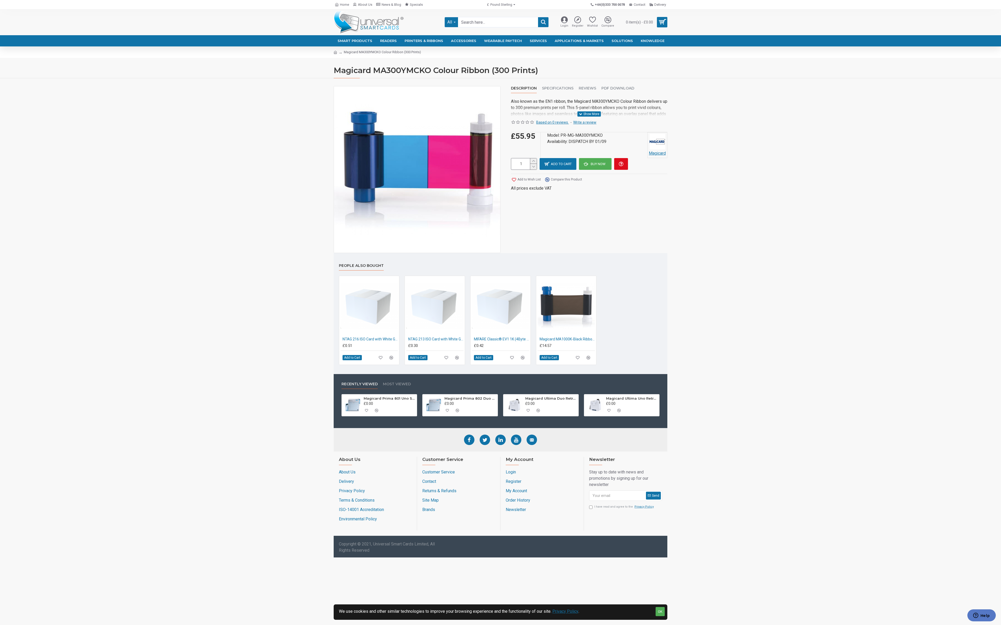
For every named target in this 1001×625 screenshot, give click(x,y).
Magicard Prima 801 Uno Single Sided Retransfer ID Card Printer (389, 398)
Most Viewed (397, 384)
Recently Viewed (359, 384)
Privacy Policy (565, 611)
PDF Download (617, 88)
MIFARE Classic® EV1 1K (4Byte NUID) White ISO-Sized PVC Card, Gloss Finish (501, 339)
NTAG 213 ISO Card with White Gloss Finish (435, 339)
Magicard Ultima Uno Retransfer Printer (632, 398)
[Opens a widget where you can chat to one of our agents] (981, 615)
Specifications (557, 88)
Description (524, 88)
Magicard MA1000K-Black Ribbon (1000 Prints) (567, 339)
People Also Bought (361, 265)
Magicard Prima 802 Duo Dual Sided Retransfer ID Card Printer (470, 398)
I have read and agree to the (624, 506)
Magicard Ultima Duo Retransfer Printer (551, 398)
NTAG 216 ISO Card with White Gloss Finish (370, 339)
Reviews (587, 88)
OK (660, 612)
